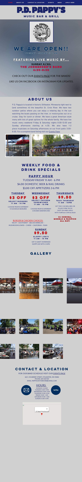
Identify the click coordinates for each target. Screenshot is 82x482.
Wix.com (52, 481)
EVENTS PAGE (42, 76)
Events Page (54, 131)
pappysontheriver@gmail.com (44, 381)
